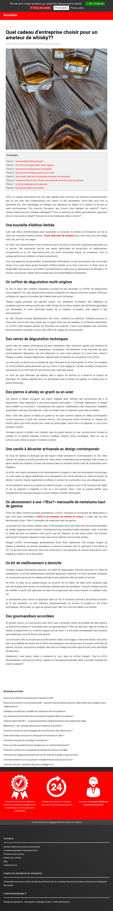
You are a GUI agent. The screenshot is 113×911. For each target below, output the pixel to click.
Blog (6, 861)
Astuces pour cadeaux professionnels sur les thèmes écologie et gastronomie (41, 755)
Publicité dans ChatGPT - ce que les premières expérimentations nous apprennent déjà (45, 721)
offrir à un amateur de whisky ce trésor (60, 516)
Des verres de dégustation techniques (34, 169)
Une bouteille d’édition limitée (29, 161)
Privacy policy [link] (77, 8)
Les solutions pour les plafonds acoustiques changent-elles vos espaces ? (39, 716)
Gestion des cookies (12, 858)
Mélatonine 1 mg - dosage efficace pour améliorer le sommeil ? (33, 726)
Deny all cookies (41, 8)
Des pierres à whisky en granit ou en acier (35, 173)
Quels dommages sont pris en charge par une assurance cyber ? (34, 735)
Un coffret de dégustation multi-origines (35, 165)
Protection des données (14, 854)
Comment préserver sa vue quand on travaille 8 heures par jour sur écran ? (38, 759)
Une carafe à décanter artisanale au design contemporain (43, 176)
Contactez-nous (10, 865)
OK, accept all (95, 3)
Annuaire (7, 847)
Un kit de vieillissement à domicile (31, 184)
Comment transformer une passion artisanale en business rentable (36, 750)
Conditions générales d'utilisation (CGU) (21, 850)
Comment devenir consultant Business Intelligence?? (29, 764)
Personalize (61, 8)
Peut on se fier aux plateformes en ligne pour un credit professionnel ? (37, 745)
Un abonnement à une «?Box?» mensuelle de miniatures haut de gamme (50, 180)
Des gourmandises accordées (30, 188)
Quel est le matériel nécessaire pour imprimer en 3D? (28, 698)
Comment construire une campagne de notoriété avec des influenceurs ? (38, 730)
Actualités (10, 15)
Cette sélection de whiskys (59, 235)
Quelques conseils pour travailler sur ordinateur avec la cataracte (34, 711)
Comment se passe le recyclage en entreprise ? (26, 740)
